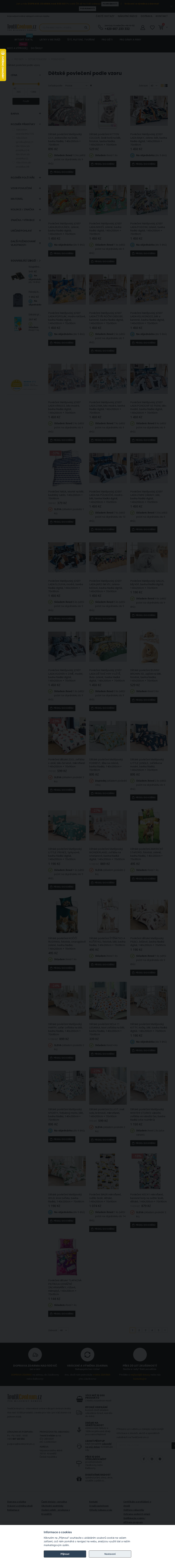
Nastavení (110, 1554)
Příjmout (64, 1554)
